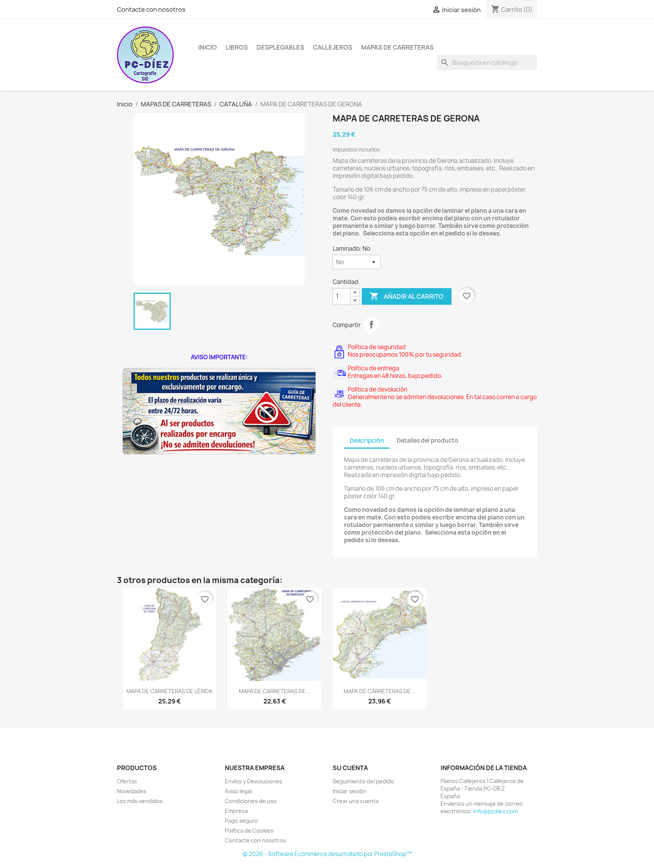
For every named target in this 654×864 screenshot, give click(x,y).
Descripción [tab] (367, 440)
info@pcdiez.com (495, 811)
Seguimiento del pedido (363, 781)
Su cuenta (350, 768)
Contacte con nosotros (151, 9)
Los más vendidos (140, 801)
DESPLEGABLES (280, 47)
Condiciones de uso (251, 801)
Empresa (236, 810)
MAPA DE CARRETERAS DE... (274, 691)
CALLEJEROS (332, 47)
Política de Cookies (249, 830)
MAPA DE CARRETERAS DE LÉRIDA (169, 691)
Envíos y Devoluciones (253, 781)
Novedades (131, 791)
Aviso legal (238, 791)
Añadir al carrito (407, 296)
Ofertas (127, 781)
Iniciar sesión (349, 791)
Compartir (371, 324)
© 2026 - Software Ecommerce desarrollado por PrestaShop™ (327, 854)
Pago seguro (241, 820)
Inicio (207, 47)
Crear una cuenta (355, 801)
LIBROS (237, 47)
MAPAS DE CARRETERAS (397, 47)
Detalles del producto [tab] (427, 440)
